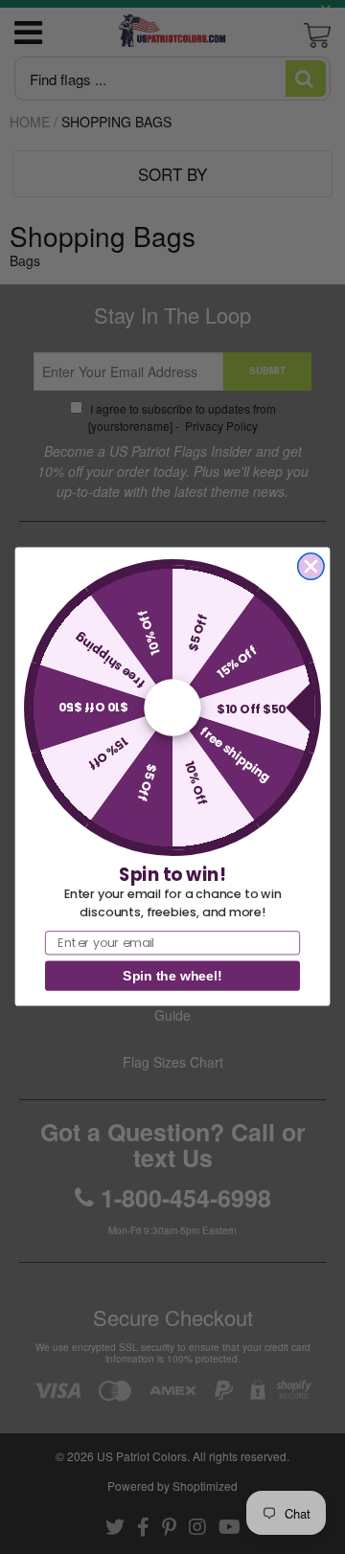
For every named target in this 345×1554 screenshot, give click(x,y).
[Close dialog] (311, 566)
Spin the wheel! (172, 976)
